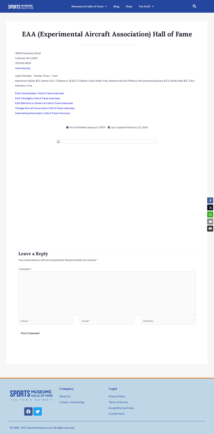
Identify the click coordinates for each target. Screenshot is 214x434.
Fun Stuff (144, 6)
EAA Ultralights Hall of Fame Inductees (37, 98)
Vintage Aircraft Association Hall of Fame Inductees (45, 108)
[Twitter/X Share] (210, 207)
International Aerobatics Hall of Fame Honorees (42, 113)
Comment (24, 268)
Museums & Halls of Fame (87, 6)
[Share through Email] (210, 222)
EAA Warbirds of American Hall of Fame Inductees (44, 103)
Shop (129, 6)
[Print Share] (210, 229)
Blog (116, 6)
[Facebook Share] (210, 200)
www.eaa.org (22, 67)
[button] (194, 6)
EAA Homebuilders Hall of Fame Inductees (39, 93)
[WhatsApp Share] (210, 214)
